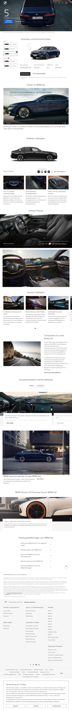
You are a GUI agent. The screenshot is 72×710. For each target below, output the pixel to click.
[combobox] (66, 566)
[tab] (31, 386)
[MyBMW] (56, 3)
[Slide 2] (37, 328)
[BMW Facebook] (31, 665)
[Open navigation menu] (66, 3)
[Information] (54, 32)
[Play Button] (69, 29)
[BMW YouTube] (36, 665)
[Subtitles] (65, 123)
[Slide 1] (35, 328)
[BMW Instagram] (33, 665)
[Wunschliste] (62, 3)
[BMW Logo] (5, 3)
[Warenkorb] (59, 3)
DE (62, 673)
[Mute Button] (62, 123)
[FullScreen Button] (67, 123)
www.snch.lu (7, 594)
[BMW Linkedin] (39, 665)
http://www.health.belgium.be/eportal (14, 592)
